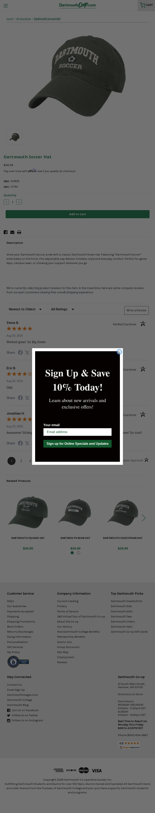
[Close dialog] (119, 352)
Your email (51, 425)
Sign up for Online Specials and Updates (78, 443)
